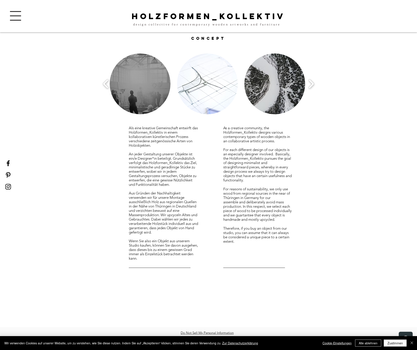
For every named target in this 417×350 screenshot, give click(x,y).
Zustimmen (395, 343)
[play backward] (106, 84)
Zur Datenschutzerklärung (240, 343)
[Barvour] (8, 187)
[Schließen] (411, 343)
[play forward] (311, 84)
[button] (15, 16)
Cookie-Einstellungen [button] (337, 343)
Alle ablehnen (368, 343)
